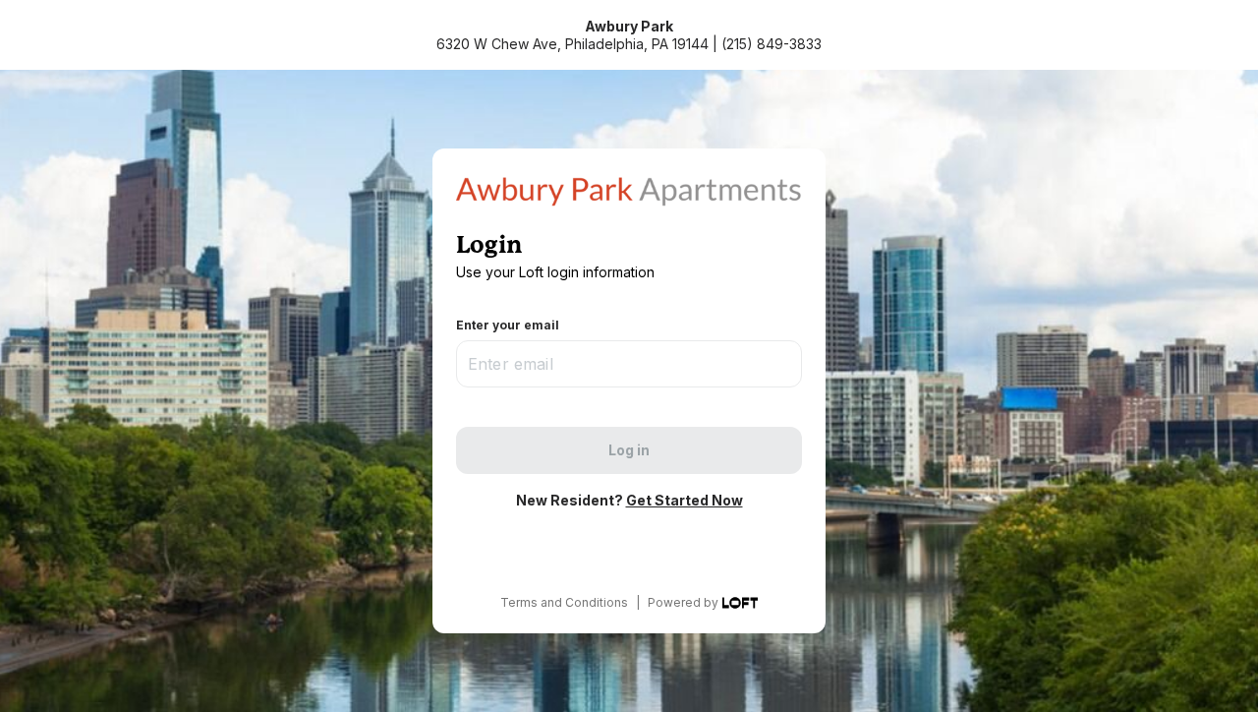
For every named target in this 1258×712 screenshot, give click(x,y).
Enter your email (507, 325)
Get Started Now (684, 500)
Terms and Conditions (564, 602)
